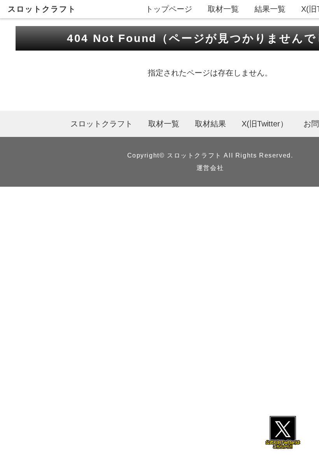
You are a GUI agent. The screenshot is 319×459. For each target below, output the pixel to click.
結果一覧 (270, 9)
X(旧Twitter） (265, 123)
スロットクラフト (42, 9)
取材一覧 (223, 9)
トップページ (168, 9)
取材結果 (210, 123)
